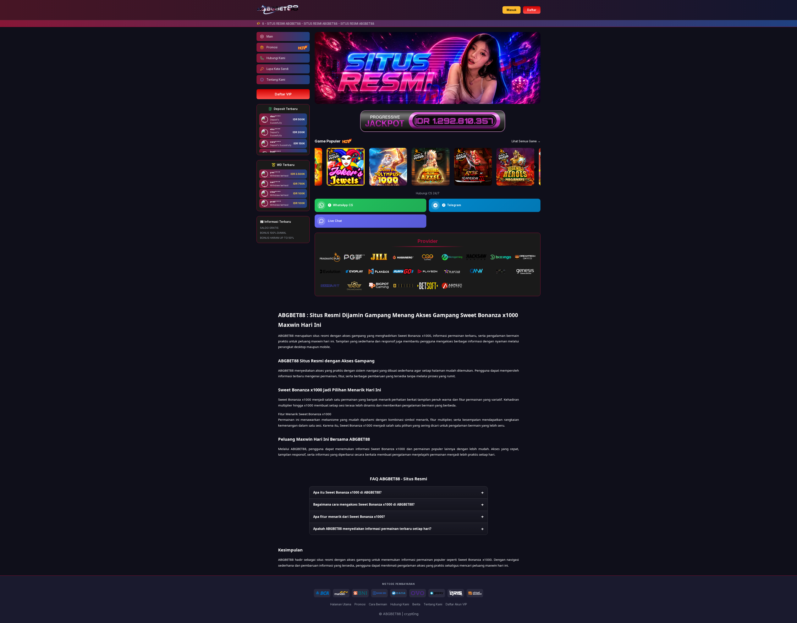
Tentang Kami (433, 604)
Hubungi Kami (399, 604)
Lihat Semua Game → (526, 141)
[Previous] (320, 167)
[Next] (535, 167)
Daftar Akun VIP (456, 604)
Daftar (531, 10)
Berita (416, 604)
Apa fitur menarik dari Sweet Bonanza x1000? (349, 517)
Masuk (511, 10)
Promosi (359, 604)
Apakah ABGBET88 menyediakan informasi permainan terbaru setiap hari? (372, 529)
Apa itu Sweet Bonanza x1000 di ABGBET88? (347, 492)
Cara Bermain (378, 604)
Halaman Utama (340, 604)
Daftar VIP (283, 94)
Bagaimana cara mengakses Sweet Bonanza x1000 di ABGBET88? (363, 504)
